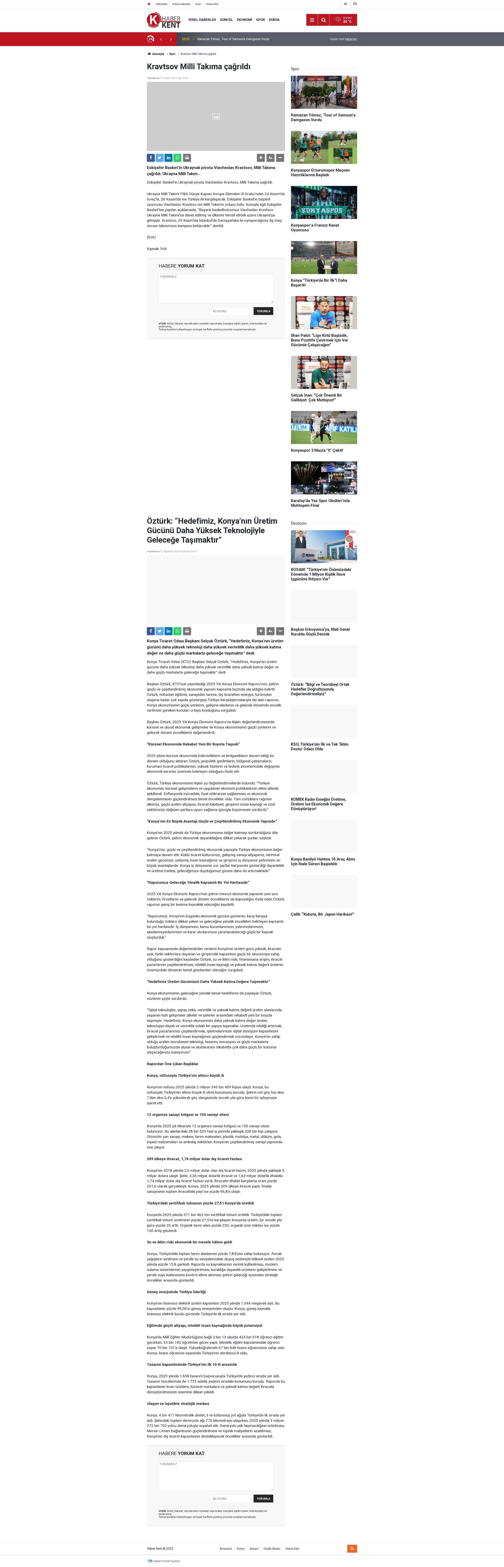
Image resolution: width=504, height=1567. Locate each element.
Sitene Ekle (212, 4)
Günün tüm (343, 39)
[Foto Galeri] (355, 4)
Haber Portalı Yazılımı (167, 1561)
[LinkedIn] (168, 158)
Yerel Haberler (202, 20)
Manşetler (161, 4)
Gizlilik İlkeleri (272, 1548)
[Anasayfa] (149, 4)
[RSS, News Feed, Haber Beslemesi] (352, 1549)
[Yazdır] (187, 158)
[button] (261, 158)
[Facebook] (151, 158)
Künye (241, 1548)
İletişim (254, 1548)
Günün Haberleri (181, 4)
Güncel (226, 20)
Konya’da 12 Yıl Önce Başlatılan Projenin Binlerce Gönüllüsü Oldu (241, 39)
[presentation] (161, 39)
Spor (260, 20)
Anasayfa (226, 1548)
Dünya (274, 20)
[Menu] (312, 20)
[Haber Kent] (163, 19)
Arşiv (198, 4)
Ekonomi (244, 20)
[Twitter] (160, 158)
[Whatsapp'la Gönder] (177, 158)
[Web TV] (345, 4)
